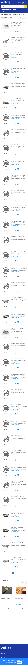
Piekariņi (2, 602)
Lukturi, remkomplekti (15, 87)
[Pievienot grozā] (16, 32)
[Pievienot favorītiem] (18, 31)
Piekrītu (19, 662)
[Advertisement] (14, 629)
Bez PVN (13, 9)
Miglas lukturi (13, 26)
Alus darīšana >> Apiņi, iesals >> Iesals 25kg (20, 603)
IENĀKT (19, 2)
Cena (2, 9)
